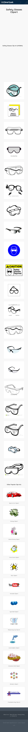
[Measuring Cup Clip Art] (14, 621)
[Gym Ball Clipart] (14, 603)
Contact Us (14, 716)
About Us (6, 714)
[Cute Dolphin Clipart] (14, 639)
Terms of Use (13, 714)
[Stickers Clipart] (14, 675)
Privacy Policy (21, 714)
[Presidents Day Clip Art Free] (14, 693)
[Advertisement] (14, 29)
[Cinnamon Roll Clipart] (14, 657)
